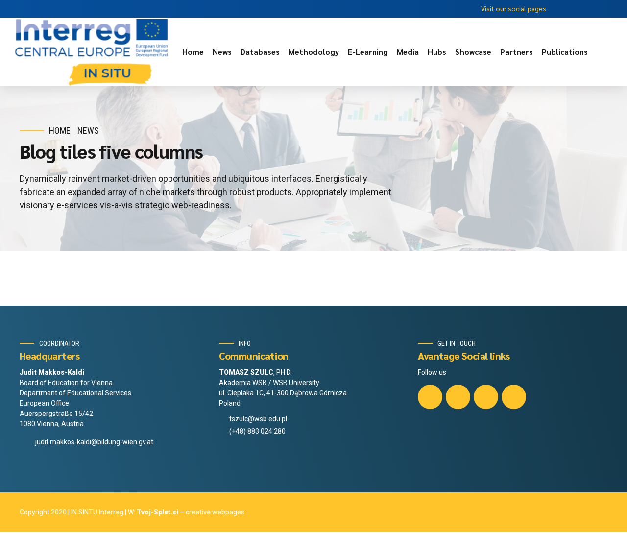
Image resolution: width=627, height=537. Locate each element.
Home (193, 52)
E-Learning (368, 52)
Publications (565, 52)
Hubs (437, 52)
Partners (516, 52)
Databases (260, 52)
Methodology (314, 52)
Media (408, 52)
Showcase (473, 52)
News (222, 52)
